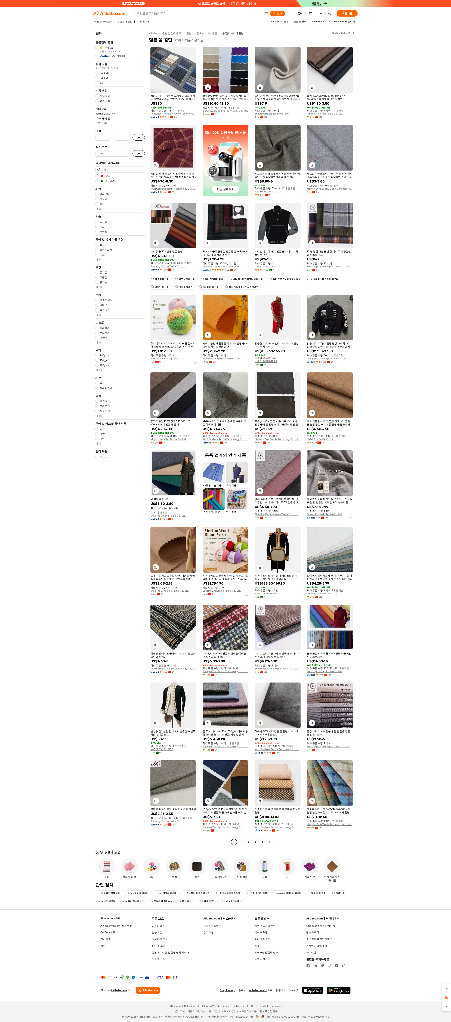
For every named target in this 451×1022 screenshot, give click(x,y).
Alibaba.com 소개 (110, 918)
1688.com (189, 1006)
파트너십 (311, 952)
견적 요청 (208, 932)
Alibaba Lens (119, 990)
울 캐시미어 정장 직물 (230, 893)
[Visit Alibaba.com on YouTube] (336, 966)
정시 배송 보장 (160, 939)
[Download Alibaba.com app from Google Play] (339, 990)
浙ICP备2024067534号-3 (315, 1016)
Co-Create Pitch (109, 932)
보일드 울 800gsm (163, 901)
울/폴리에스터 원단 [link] (232, 33)
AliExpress (175, 1006)
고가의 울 (340, 893)
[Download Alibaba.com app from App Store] (312, 990)
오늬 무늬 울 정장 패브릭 (197, 893)
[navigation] (120, 438)
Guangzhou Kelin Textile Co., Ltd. (324, 514)
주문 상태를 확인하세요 (319, 939)
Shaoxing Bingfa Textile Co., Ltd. (272, 113)
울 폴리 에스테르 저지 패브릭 (324, 279)
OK (138, 137)
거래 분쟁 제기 (263, 939)
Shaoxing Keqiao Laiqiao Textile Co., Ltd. (328, 266)
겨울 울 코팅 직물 (259, 893)
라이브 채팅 (261, 932)
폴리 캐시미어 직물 (214, 279)
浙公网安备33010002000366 (283, 1016)
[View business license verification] (257, 1016)
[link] (446, 988)
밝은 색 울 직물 (318, 893)
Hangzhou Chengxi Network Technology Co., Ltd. (173, 113)
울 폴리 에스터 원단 (134, 901)
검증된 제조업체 (212, 925)
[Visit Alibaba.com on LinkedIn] (315, 966)
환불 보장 (157, 932)
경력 (102, 945)
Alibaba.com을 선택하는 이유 (116, 925)
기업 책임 (105, 939)
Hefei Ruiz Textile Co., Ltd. (269, 191)
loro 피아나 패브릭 (167, 893)
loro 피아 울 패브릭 (139, 893)
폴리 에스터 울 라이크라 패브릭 (243, 287)
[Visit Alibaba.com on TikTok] (343, 966)
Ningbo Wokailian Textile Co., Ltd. (325, 113)
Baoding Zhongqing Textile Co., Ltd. (169, 358)
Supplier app (227, 990)
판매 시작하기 (314, 932)
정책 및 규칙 (158, 959)
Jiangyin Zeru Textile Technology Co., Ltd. (225, 110)
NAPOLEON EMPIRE (266, 361)
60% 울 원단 (188, 901)
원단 (188, 33)
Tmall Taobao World (208, 1006)
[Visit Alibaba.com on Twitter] (322, 966)
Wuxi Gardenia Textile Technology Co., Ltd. (173, 188)
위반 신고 (260, 959)
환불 (257, 945)
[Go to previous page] (227, 842)
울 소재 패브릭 (162, 279)
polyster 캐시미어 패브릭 (289, 893)
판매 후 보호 (158, 945)
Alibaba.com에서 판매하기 (320, 925)
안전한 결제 (158, 925)
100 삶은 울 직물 (211, 287)
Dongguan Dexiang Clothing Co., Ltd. (327, 358)
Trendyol (263, 1006)
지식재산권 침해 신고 (266, 952)
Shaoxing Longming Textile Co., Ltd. (222, 358)
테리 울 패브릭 (186, 287)
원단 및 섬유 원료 (171, 33)
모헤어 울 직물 (162, 287)
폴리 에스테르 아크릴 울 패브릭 (248, 279)
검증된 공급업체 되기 (317, 945)
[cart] (311, 14)
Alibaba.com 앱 (258, 990)
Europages (277, 1006)
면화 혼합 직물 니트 (110, 893)
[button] (266, 13)
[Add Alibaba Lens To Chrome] (148, 990)
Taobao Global (240, 1006)
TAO (253, 1006)
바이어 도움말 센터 (265, 925)
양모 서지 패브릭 (187, 279)
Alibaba (153, 33)
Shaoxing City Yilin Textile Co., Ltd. (221, 266)
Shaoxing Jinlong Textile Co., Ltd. (168, 266)
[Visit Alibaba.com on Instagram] (329, 966)
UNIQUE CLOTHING (265, 266)
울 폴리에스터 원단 (235, 901)
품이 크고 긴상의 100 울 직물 (286, 279)
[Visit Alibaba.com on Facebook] (308, 966)
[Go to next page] (276, 842)
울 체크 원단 (209, 901)
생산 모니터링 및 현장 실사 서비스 (170, 952)
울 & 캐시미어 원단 (207, 33)
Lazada (225, 1006)
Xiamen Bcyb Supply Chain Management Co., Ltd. (330, 188)
